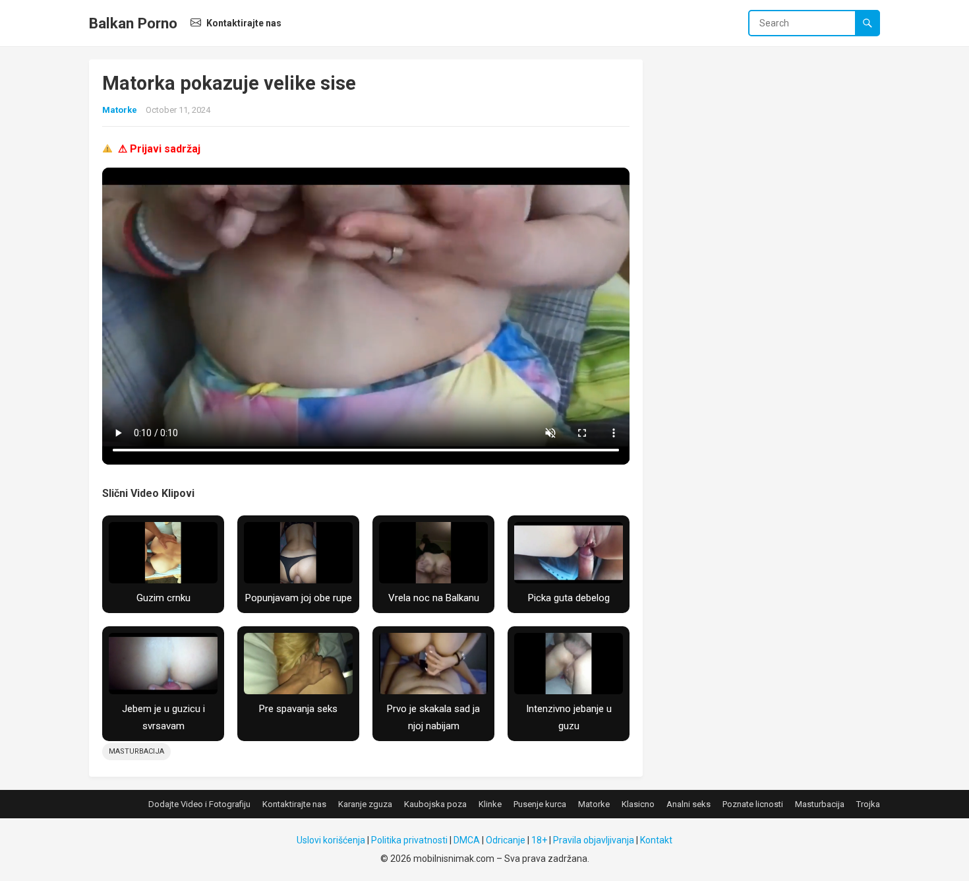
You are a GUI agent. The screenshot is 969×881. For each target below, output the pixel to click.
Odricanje (505, 840)
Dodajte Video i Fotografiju (199, 804)
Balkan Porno (133, 23)
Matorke (119, 110)
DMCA (467, 840)
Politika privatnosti (409, 840)
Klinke (490, 804)
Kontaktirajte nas (242, 23)
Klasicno (638, 804)
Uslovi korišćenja (331, 840)
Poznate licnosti (752, 804)
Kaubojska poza (435, 804)
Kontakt (656, 840)
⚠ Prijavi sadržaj (159, 149)
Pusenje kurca (540, 804)
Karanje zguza (365, 804)
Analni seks (688, 804)
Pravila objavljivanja (593, 840)
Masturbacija (136, 751)
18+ (539, 840)
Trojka (868, 804)
